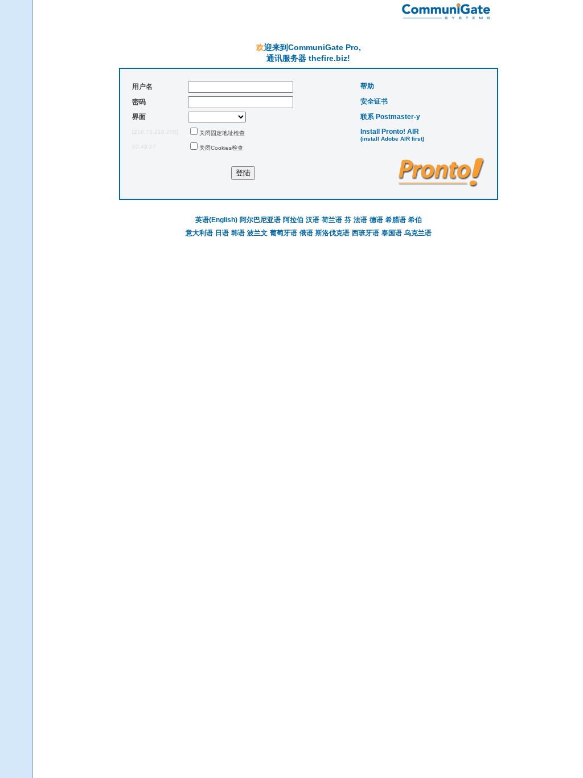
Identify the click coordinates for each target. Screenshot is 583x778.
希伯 (415, 220)
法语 (360, 220)
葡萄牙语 (283, 233)
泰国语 (391, 233)
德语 (376, 220)
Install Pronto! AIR (389, 132)
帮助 (367, 86)
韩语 (238, 233)
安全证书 (374, 101)
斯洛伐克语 (332, 233)
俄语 (306, 233)
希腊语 (395, 220)
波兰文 (257, 233)
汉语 (312, 220)
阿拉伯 (293, 220)
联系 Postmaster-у (390, 117)
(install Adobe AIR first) (392, 139)
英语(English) (216, 220)
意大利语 (199, 233)
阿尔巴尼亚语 (260, 220)
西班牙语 (365, 233)
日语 (222, 233)
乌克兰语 (418, 233)
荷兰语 (332, 220)
